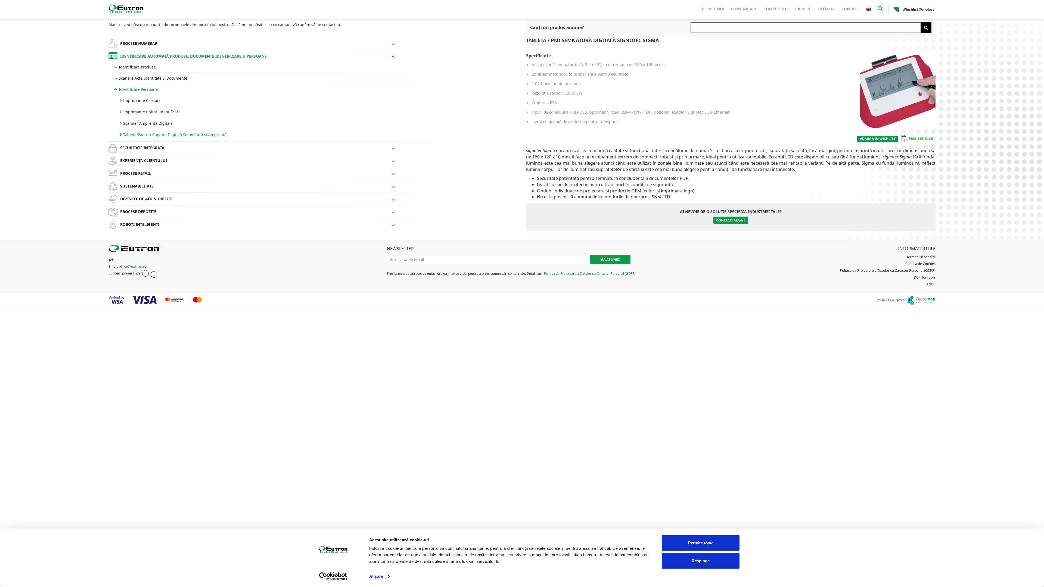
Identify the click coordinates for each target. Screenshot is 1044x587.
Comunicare (744, 8)
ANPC (931, 284)
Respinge (701, 560)
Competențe (776, 8)
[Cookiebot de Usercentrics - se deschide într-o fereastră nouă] (333, 576)
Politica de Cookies (920, 263)
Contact (850, 8)
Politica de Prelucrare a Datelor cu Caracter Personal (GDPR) (590, 273)
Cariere (803, 8)
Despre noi (713, 8)
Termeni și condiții (921, 256)
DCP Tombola (925, 277)
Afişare (376, 576)
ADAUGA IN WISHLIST (878, 138)
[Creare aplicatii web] (921, 300)
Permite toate (700, 543)
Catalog (826, 8)
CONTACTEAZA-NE (730, 220)
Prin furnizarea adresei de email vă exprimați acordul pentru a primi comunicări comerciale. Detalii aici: (511, 273)
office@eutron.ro (133, 266)
